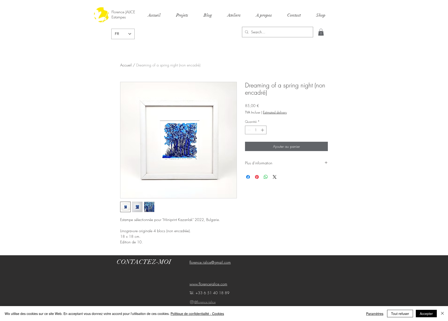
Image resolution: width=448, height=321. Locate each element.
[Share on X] (274, 177)
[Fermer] (442, 313)
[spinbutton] (256, 130)
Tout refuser (400, 313)
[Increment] (263, 130)
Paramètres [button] (374, 313)
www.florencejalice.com (208, 283)
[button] (321, 32)
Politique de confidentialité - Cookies (197, 313)
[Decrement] (249, 130)
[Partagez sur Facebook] (248, 177)
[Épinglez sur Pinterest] (257, 177)
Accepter (426, 313)
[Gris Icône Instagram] (191, 302)
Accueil (126, 65)
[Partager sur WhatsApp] (266, 177)
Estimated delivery (275, 112)
